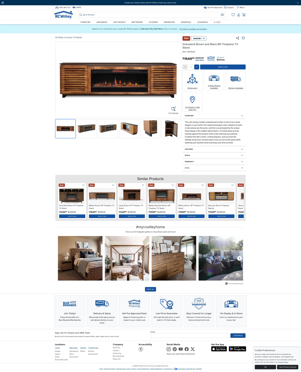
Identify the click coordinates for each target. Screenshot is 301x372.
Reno (71, 354)
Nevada (73, 348)
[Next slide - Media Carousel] (239, 258)
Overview (189, 116)
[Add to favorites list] (243, 38)
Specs (187, 155)
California (93, 348)
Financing (117, 353)
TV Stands (77, 37)
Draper (57, 351)
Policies (134, 369)
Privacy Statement (143, 369)
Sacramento (93, 354)
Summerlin (73, 357)
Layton (57, 354)
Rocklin (91, 351)
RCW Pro (116, 348)
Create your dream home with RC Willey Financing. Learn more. (150, 3)
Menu (242, 7)
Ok (265, 367)
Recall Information (110, 369)
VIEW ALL (150, 289)
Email (152, 332)
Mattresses (137, 22)
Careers (116, 350)
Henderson (74, 351)
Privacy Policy (283, 362)
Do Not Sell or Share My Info (186, 369)
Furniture (85, 22)
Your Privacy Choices (287, 367)
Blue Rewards (118, 356)
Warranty (189, 162)
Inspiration (169, 22)
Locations (60, 344)
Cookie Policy (168, 369)
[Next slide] (179, 79)
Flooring (153, 22)
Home (101, 369)
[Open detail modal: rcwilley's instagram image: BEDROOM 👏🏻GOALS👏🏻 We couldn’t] (127, 258)
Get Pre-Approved (215, 7)
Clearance (202, 22)
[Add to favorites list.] (83, 185)
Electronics (119, 22)
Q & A (187, 168)
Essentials (186, 22)
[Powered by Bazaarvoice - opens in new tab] (234, 283)
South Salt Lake (61, 359)
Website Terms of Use (124, 369)
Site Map (199, 369)
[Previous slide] (58, 79)
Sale (218, 22)
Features (189, 149)
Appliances (102, 22)
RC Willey (59, 37)
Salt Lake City (64, 7)
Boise (82, 351)
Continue (238, 335)
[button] (28, 2)
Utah (57, 348)
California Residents (156, 369)
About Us (116, 359)
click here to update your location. (193, 29)
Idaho (83, 348)
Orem (57, 357)
